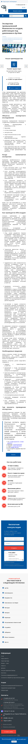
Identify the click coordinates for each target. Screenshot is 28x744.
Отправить (14, 548)
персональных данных (9, 562)
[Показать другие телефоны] (26, 5)
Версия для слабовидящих (10, 1)
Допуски (3, 668)
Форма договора (7, 724)
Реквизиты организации (9, 727)
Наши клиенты (4, 658)
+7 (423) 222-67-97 (20, 4)
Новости (3, 665)
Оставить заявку (8, 731)
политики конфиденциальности (16, 565)
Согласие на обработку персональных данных (13, 677)
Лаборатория (4, 690)
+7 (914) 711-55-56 (8, 711)
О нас (2, 656)
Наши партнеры (5, 661)
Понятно (14, 741)
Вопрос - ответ (5, 663)
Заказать (13, 454)
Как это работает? (21, 739)
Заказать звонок (17, 11)
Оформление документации (8, 688)
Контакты (3, 672)
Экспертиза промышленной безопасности (12, 685)
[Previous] (2, 66)
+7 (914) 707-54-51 (17, 444)
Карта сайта (7, 720)
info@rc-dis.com (15, 447)
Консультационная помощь (8, 670)
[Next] (26, 66)
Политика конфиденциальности (9, 675)
